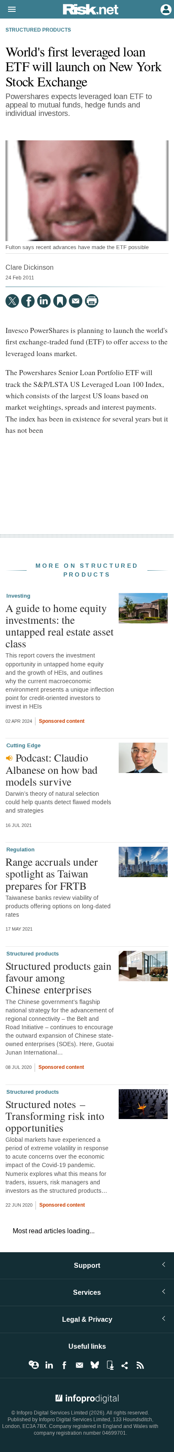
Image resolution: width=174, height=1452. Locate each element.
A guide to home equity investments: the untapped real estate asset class (59, 626)
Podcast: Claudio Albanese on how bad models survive (51, 769)
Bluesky (95, 1365)
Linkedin (49, 1365)
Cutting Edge (23, 745)
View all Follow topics (34, 1365)
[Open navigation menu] (8, 10)
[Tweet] (12, 301)
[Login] (165, 8)
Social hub (125, 1365)
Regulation (20, 849)
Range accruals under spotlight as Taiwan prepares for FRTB (51, 873)
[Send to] (75, 301)
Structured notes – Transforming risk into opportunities (54, 1115)
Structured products (38, 30)
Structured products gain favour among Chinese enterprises (58, 977)
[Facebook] (28, 301)
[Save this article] (60, 301)
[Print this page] (91, 301)
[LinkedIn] (44, 301)
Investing (18, 596)
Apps (110, 1365)
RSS (140, 1365)
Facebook (64, 1365)
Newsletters (79, 1365)
